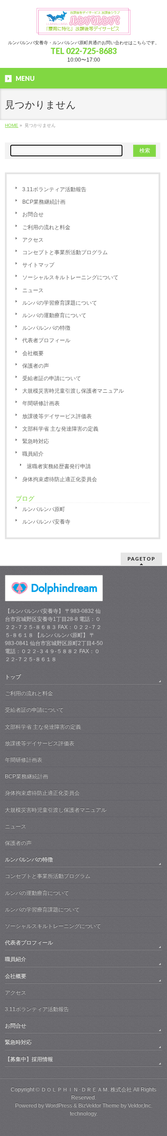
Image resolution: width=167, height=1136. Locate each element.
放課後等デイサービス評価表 (57, 416)
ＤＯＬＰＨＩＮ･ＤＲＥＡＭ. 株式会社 (86, 1089)
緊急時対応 (35, 441)
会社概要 (33, 353)
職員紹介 (33, 454)
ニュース (33, 290)
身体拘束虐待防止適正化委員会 (59, 479)
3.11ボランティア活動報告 (54, 189)
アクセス (33, 240)
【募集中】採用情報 (29, 1059)
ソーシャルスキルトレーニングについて (70, 277)
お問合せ (33, 214)
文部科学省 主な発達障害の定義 (60, 429)
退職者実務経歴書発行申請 (59, 466)
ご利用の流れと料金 (46, 227)
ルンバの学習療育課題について (59, 303)
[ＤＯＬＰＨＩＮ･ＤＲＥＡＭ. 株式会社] (84, 25)
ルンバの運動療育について (54, 315)
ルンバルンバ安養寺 (46, 522)
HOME (11, 125)
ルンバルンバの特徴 (46, 328)
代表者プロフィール (46, 340)
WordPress (58, 1105)
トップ (13, 677)
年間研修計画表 (41, 403)
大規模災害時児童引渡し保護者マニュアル (73, 391)
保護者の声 (35, 366)
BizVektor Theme (98, 1105)
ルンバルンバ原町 (43, 509)
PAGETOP (141, 559)
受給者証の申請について (51, 378)
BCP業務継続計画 (43, 202)
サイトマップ (38, 265)
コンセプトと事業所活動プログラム (65, 252)
